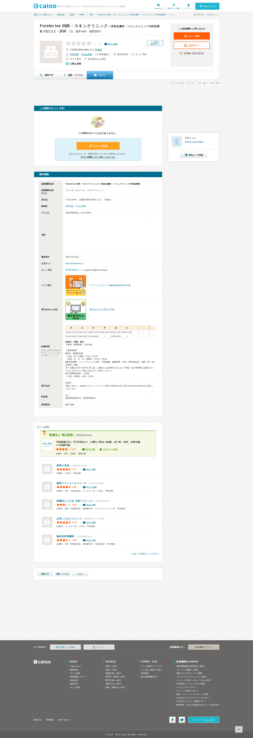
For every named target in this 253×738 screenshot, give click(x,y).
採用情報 (50, 720)
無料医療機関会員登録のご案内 (190, 666)
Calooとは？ (75, 666)
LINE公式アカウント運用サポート (191, 701)
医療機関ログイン (203, 647)
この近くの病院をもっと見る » (144, 554)
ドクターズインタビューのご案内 (191, 677)
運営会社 (37, 720)
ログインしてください (194, 142)
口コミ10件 (92, 487)
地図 (98, 49)
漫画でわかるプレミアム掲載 (189, 673)
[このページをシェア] (172, 720)
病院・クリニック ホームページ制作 (192, 694)
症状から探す (111, 670)
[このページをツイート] (182, 720)
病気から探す (111, 666)
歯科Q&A (74, 684)
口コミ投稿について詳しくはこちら (98, 157)
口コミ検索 (75, 673)
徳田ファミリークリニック (72, 483)
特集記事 (74, 680)
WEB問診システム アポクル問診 (190, 684)
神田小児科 (63, 465)
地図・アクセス (62, 574)
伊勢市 (82, 15)
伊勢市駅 (74, 54)
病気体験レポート (78, 677)
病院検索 (61, 15)
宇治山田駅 (86, 54)
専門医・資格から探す (115, 677)
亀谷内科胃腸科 (65, 536)
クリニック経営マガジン (187, 691)
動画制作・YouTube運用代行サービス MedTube (197, 705)
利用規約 (145, 673)
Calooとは (158, 8)
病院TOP (45, 574)
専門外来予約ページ (74, 270)
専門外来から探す (113, 680)
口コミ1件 (91, 540)
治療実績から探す (113, 673)
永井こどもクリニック (69, 518)
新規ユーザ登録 (174, 8)
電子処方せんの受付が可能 (101, 309)
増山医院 (61, 434)
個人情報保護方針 (149, 677)
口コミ (80, 574)
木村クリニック (75, 500)
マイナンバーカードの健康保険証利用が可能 (110, 285)
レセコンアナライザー (186, 687)
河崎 (91, 15)
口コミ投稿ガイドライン (152, 666)
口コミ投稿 (75, 687)
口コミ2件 (90, 449)
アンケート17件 (110, 449)
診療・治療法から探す (115, 687)
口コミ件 (113, 44)
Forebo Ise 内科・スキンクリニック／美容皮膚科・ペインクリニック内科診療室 (132, 15)
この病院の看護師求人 (155, 43)
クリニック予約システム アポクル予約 (193, 680)
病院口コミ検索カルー (43, 15)
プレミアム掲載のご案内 (187, 670)
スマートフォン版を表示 (204, 720)
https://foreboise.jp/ (74, 263)
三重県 (72, 15)
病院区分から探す (113, 684)
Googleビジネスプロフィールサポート (193, 698)
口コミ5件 (91, 469)
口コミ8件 (91, 522)
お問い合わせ (64, 720)
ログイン (188, 8)
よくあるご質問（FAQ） (152, 670)
